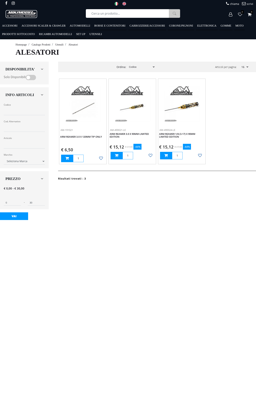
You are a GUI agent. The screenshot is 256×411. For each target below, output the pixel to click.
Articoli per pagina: (226, 67)
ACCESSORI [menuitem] (9, 25)
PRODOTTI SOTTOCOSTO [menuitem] (18, 34)
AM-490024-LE (167, 130)
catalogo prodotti (41, 44)
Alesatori (73, 44)
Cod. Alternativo (12, 121)
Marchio (8, 154)
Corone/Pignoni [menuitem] (181, 25)
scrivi (250, 4)
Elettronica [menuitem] (206, 25)
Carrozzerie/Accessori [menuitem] (147, 25)
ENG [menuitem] (125, 4)
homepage (21, 44)
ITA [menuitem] (118, 4)
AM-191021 (67, 130)
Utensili (59, 44)
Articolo (8, 138)
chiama (234, 4)
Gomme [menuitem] (226, 25)
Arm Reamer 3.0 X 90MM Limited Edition (129, 136)
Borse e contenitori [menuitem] (109, 25)
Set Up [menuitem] (80, 34)
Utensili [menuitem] (95, 34)
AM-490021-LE (118, 130)
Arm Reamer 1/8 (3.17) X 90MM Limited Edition (177, 136)
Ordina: (121, 67)
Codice (7, 104)
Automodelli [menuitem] (80, 25)
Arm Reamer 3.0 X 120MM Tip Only (81, 136)
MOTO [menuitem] (239, 25)
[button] (174, 13)
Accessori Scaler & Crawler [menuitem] (44, 25)
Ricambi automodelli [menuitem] (55, 34)
